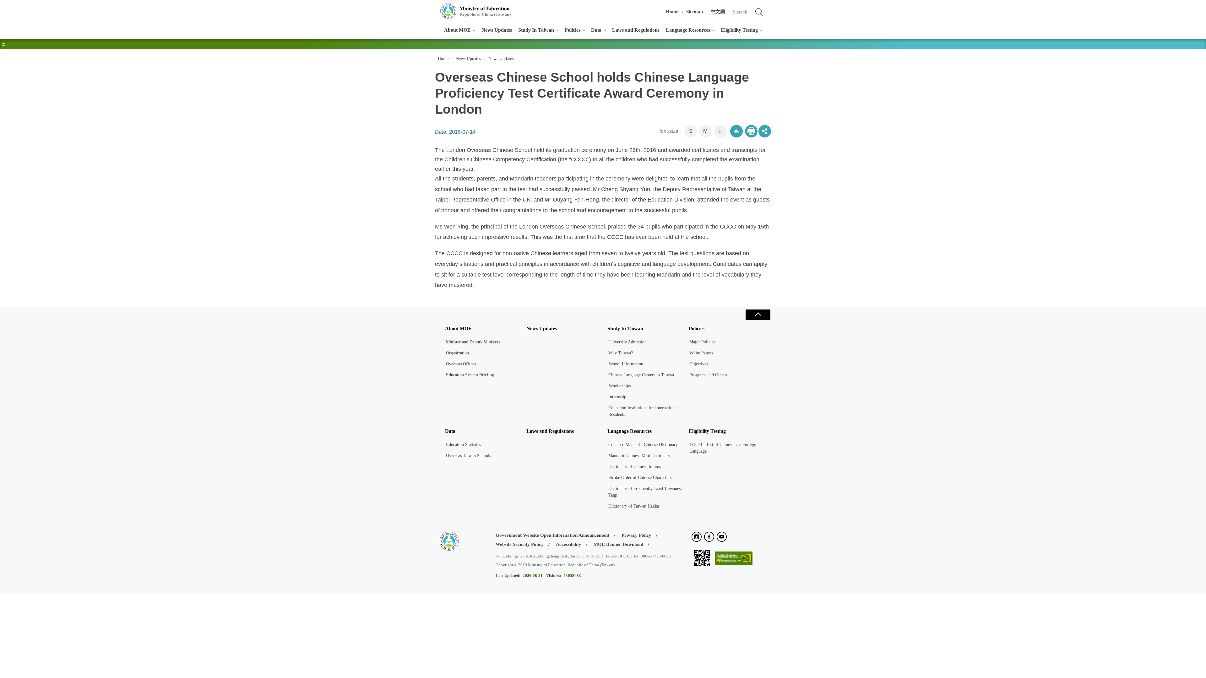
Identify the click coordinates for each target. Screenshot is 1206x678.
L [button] (720, 131)
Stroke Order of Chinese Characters (639, 477)
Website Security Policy (520, 544)
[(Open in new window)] (697, 537)
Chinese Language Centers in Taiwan (641, 375)
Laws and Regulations (636, 30)
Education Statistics (463, 444)
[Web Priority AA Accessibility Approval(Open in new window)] (733, 559)
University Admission (627, 342)
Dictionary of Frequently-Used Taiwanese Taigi (645, 492)
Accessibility (568, 544)
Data (596, 30)
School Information (625, 364)
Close (758, 314)
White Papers (701, 353)
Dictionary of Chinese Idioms (634, 466)
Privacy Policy (636, 535)
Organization (457, 353)
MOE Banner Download (618, 544)
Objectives (698, 364)
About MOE (457, 30)
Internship (617, 397)
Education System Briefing (470, 375)
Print (751, 131)
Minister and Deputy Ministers (473, 342)
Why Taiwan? (620, 353)
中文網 (718, 11)
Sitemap (694, 11)
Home (672, 11)
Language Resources (688, 30)
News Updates (496, 30)
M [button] (705, 131)
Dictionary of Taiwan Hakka (633, 506)
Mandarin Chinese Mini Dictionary (639, 455)
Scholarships (619, 386)
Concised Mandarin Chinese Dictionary (643, 444)
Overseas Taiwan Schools (468, 455)
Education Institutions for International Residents (643, 411)
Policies (572, 30)
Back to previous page (736, 131)
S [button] (691, 131)
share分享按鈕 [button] (764, 131)
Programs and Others (708, 375)
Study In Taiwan (536, 30)
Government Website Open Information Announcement (552, 535)
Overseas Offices (461, 364)
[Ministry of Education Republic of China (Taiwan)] (476, 11)
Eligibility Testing (739, 30)
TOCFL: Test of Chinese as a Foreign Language (722, 448)
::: (434, 7)
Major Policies (702, 342)
